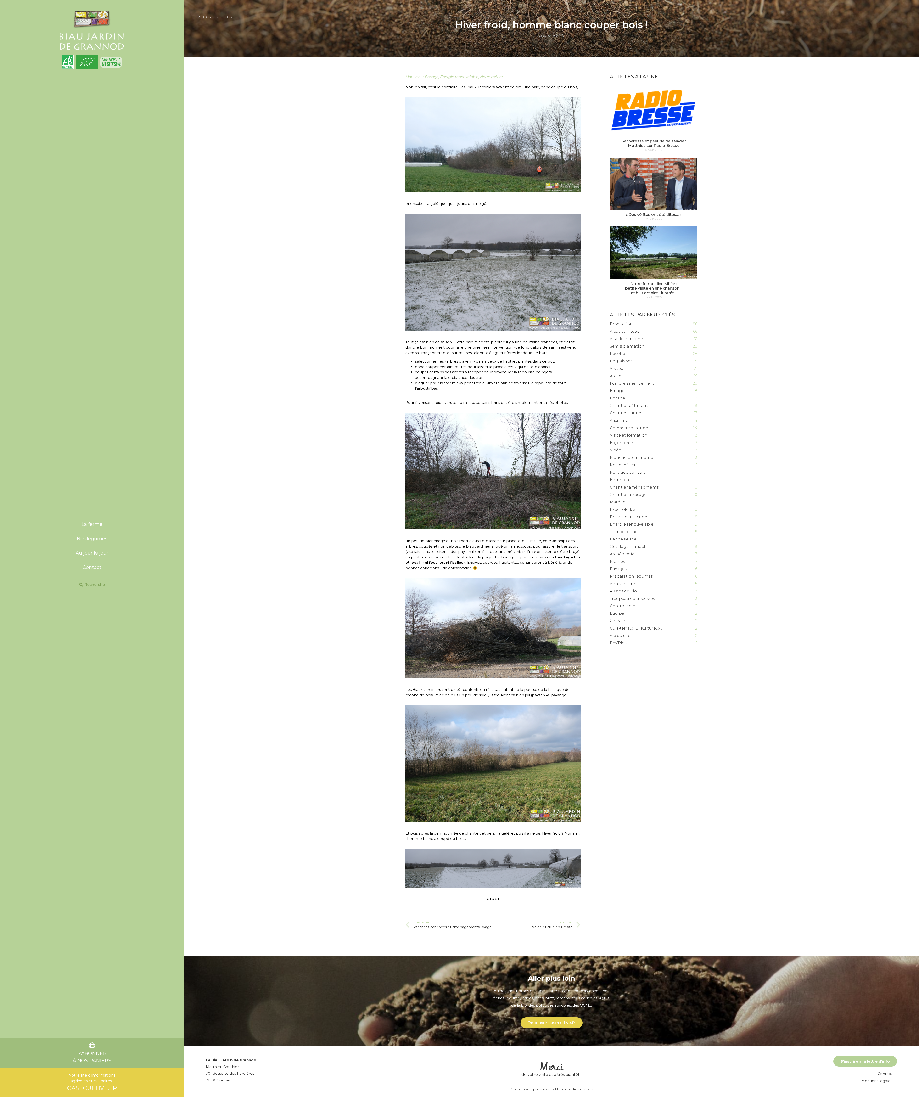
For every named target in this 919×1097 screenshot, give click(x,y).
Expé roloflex (622, 509)
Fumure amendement (632, 383)
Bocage (431, 76)
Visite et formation (628, 435)
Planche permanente (631, 457)
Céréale (617, 621)
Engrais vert (622, 361)
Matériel (618, 502)
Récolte (617, 353)
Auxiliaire (619, 420)
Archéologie (622, 554)
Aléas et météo (624, 331)
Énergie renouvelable (459, 76)
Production (621, 324)
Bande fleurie (623, 539)
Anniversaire (622, 583)
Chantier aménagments (634, 487)
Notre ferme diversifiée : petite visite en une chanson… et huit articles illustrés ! (653, 288)
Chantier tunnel (626, 413)
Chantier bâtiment (629, 405)
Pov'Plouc (619, 643)
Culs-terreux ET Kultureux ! (636, 628)
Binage (617, 390)
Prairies (617, 561)
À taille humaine (626, 339)
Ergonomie (621, 442)
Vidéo (615, 450)
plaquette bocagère (500, 557)
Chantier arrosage (628, 494)
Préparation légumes (631, 576)
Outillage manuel (627, 546)
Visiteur (617, 368)
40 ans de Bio (623, 591)
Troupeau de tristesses (632, 598)
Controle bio (622, 606)
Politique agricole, (628, 472)
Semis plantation (627, 346)
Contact (92, 567)
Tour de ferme (624, 531)
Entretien (619, 480)
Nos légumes (92, 538)
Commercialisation (629, 428)
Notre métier (491, 76)
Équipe (617, 613)
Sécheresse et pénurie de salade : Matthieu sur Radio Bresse (654, 143)
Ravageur (619, 569)
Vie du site (620, 635)
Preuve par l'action (628, 517)
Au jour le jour (92, 553)
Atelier (616, 376)
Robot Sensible (583, 1089)
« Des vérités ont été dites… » (654, 214)
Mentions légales (876, 1081)
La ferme (91, 524)
